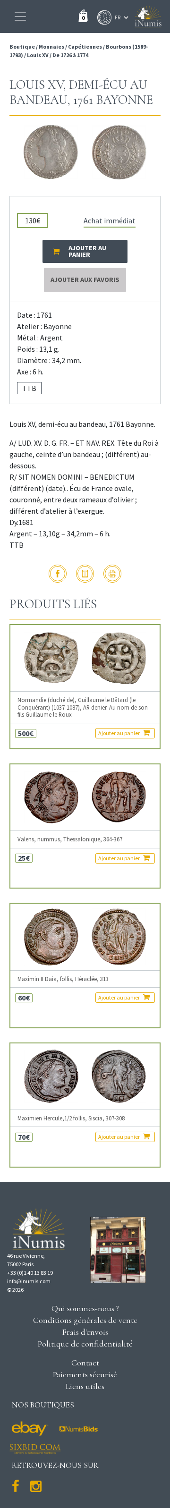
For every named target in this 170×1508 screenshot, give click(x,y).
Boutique (22, 46)
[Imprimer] (112, 574)
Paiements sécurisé (85, 1374)
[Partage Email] (85, 574)
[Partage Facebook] (58, 574)
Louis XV (38, 55)
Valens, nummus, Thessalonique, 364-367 (69, 839)
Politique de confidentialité (85, 1344)
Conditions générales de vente (85, 1320)
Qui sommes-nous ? (85, 1308)
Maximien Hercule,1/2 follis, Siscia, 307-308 (71, 1118)
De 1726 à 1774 (70, 55)
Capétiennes (85, 46)
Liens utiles (85, 1386)
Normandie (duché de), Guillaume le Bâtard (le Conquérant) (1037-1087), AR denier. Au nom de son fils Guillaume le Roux (82, 707)
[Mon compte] (102, 17)
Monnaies (51, 46)
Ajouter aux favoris (85, 279)
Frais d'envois (85, 1332)
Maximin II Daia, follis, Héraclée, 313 (63, 979)
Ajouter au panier (119, 733)
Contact (85, 1362)
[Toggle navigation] (20, 16)
